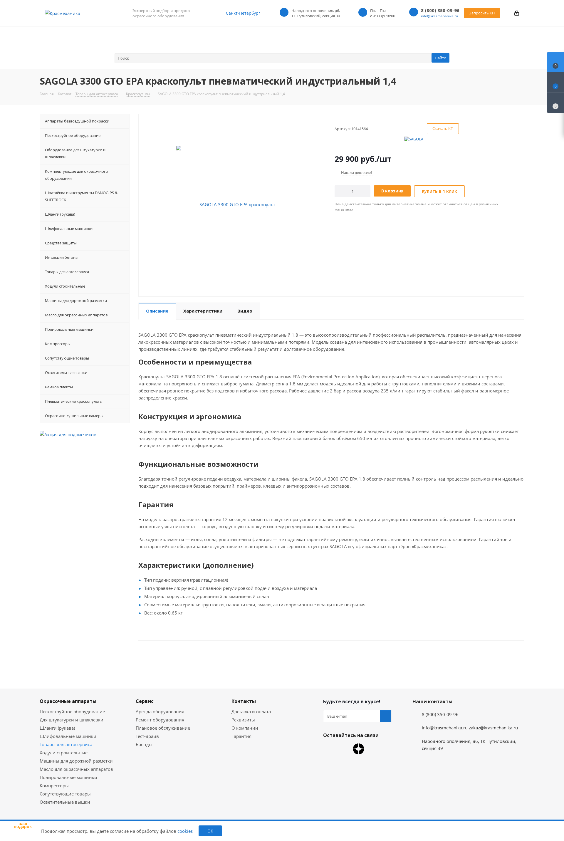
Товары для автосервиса (66, 744)
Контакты (243, 701)
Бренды (144, 744)
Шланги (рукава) (57, 728)
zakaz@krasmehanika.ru (493, 728)
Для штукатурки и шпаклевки (71, 720)
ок (210, 831)
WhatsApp (329, 749)
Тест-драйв (147, 736)
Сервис (145, 701)
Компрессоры (54, 785)
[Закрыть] (38, 801)
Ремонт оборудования (160, 720)
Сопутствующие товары (65, 794)
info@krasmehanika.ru (439, 16)
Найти (440, 58)
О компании (244, 728)
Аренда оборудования (160, 711)
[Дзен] (358, 749)
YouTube (344, 749)
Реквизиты (243, 720)
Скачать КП (442, 128)
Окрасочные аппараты (68, 701)
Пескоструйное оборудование (72, 711)
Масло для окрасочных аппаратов (76, 769)
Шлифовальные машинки (68, 736)
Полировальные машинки (68, 777)
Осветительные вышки (65, 802)
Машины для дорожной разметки (76, 761)
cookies (185, 831)
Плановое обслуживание (163, 728)
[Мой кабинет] (516, 13)
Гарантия (241, 736)
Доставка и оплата (251, 711)
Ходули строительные (64, 753)
